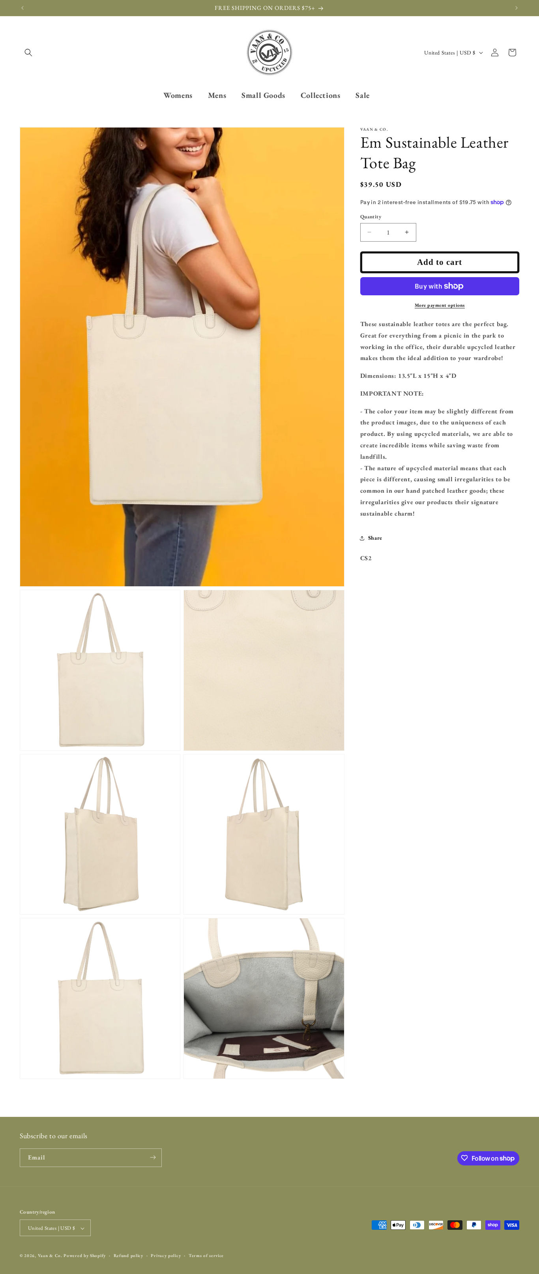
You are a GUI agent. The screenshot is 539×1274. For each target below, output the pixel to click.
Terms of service (206, 1255)
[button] (28, 52)
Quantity (370, 216)
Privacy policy (166, 1255)
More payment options (440, 305)
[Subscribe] (152, 1157)
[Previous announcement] (22, 7)
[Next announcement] (516, 7)
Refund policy (128, 1255)
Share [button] (375, 537)
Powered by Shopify (85, 1256)
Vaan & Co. (50, 1256)
